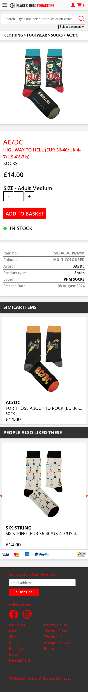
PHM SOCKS (74, 279)
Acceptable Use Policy (57, 645)
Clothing (13, 35)
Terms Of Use (55, 630)
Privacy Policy (55, 625)
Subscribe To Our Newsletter (33, 574)
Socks (57, 35)
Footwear (37, 35)
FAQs (13, 630)
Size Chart (14, 639)
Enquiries (17, 625)
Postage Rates (16, 651)
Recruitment (19, 660)
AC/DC (72, 35)
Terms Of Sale (55, 636)
